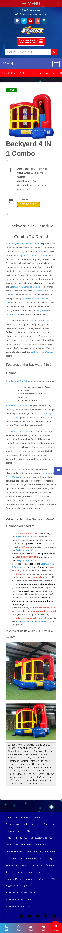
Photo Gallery (46, 858)
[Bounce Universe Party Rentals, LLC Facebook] (21, 916)
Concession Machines (41, 838)
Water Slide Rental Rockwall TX (20, 906)
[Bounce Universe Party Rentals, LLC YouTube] (37, 916)
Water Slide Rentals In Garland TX (21, 899)
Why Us (42, 879)
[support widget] (55, 926)
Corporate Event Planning (42, 865)
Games (30, 831)
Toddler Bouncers (31, 824)
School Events (33, 872)
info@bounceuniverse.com (31, 14)
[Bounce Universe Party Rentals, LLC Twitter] (29, 916)
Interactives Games (14, 831)
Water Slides (49, 824)
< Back (11, 90)
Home (8, 817)
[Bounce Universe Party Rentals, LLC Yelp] (46, 916)
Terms (25, 886)
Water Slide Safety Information (40, 851)
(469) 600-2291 (31, 10)
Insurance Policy (47, 73)
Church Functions (13, 872)
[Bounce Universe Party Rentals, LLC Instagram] (54, 916)
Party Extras (40, 844)
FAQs (52, 879)
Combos (38, 817)
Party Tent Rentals (13, 851)
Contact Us (30, 879)
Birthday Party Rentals (15, 865)
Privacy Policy (12, 886)
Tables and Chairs (22, 844)
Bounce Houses (22, 817)
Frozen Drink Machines (16, 838)
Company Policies (14, 858)
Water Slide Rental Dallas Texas (20, 892)
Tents (8, 844)
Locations (31, 858)
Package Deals (27, 73)
